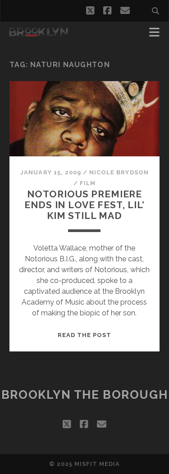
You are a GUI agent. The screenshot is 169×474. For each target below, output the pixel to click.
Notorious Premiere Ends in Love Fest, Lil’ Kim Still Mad (84, 204)
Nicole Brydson (119, 172)
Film (88, 183)
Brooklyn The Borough (84, 394)
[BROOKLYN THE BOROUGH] (38, 32)
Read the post (85, 335)
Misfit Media (97, 463)
